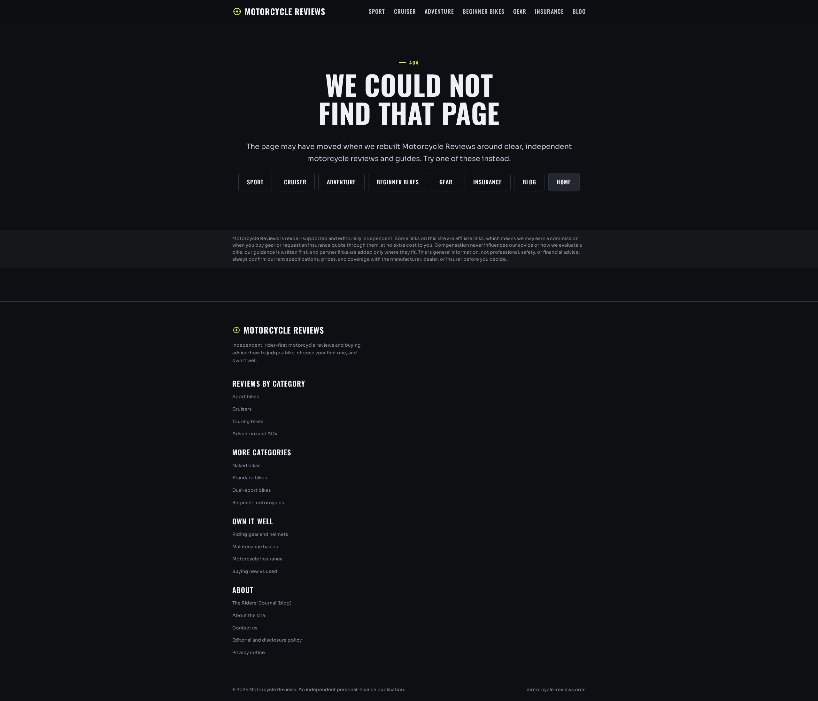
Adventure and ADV (255, 433)
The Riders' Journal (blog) (261, 603)
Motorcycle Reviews (285, 11)
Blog (579, 11)
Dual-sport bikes (251, 490)
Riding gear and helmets (260, 534)
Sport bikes (245, 396)
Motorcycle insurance (257, 559)
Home (564, 182)
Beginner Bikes (484, 11)
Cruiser (405, 11)
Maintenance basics (255, 547)
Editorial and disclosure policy (267, 640)
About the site (248, 615)
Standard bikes (249, 478)
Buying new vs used (254, 571)
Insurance (549, 11)
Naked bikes (246, 465)
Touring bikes (247, 421)
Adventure (439, 11)
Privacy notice (248, 652)
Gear (519, 11)
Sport (377, 11)
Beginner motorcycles (258, 502)
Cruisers (242, 409)
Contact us (245, 628)
